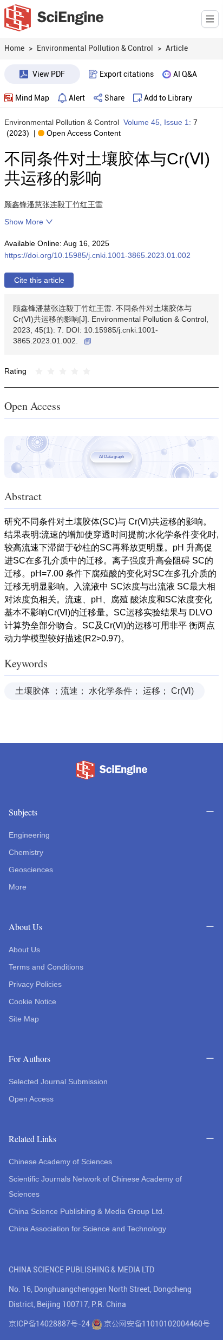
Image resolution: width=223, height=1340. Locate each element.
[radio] (39, 371)
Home (14, 48)
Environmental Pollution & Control (61, 122)
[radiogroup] (62, 371)
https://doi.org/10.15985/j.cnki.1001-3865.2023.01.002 (97, 255)
